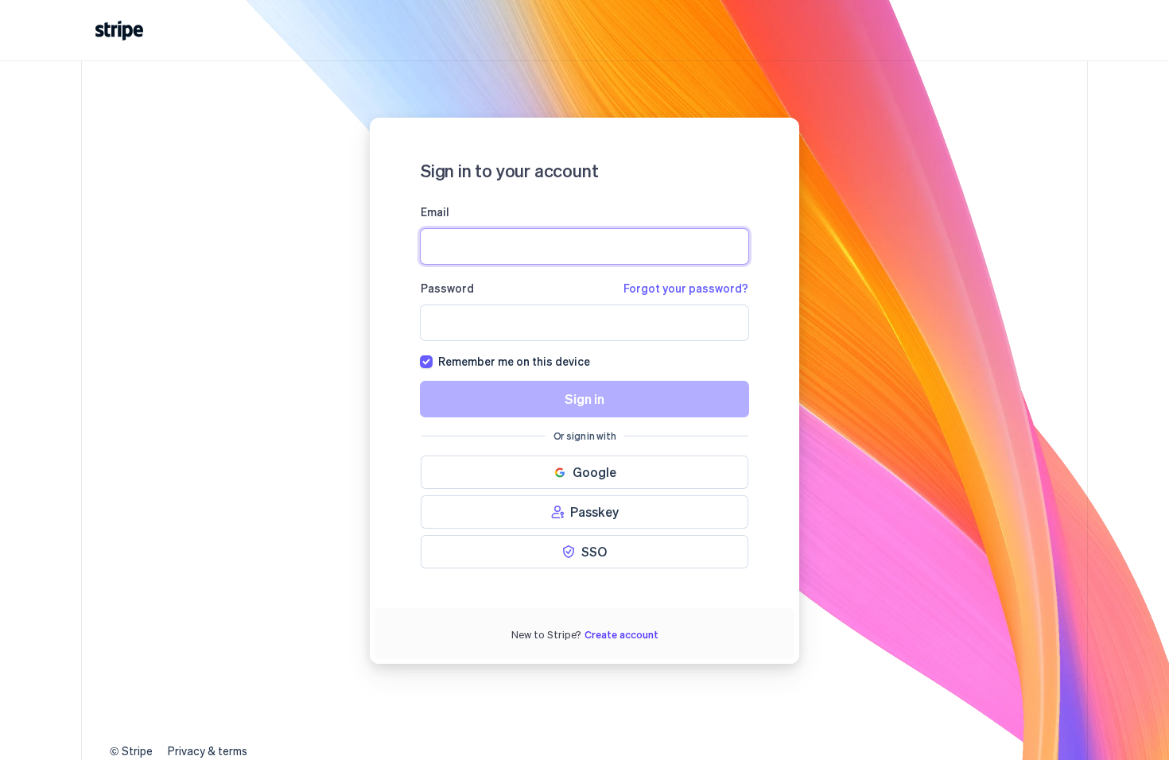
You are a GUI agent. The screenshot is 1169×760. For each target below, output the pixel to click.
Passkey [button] (594, 511)
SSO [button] (594, 551)
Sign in (584, 398)
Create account (621, 634)
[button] (584, 472)
